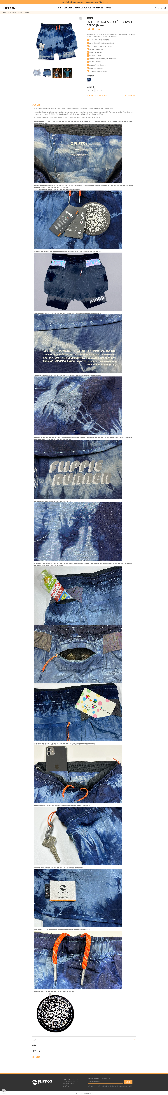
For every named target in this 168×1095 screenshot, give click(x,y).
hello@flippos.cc (73, 1081)
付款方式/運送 (102, 95)
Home (3, 12)
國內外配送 (128, 1086)
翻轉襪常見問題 (112, 1086)
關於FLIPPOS (91, 1086)
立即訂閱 (128, 1082)
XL (101, 90)
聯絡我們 (98, 1086)
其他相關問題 (121, 1086)
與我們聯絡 (132, 95)
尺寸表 (91, 95)
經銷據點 (104, 1086)
